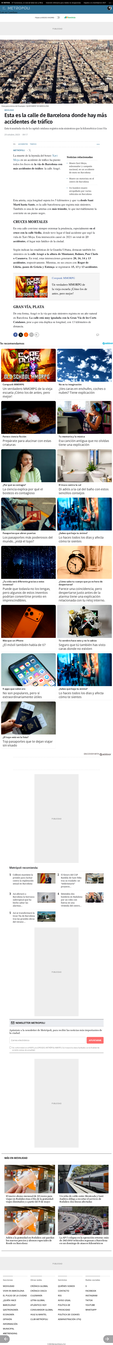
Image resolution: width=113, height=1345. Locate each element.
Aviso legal (64, 1300)
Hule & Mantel (38, 1314)
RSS (60, 1295)
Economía (8, 1314)
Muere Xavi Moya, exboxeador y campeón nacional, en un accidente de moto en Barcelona (81, 168)
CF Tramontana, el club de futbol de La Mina (27, 3)
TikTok (89, 1300)
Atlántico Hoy (38, 1305)
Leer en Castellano (8, 12)
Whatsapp (91, 1309)
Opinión (7, 1319)
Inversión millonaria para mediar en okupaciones (63, 3)
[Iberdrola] (70, 17)
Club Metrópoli (39, 1319)
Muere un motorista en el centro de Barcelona (81, 180)
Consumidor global (41, 1309)
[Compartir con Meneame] (26, 334)
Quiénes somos (66, 1286)
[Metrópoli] (57, 8)
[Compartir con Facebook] (15, 334)
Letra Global (37, 1300)
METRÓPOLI (19, 150)
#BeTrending (10, 1333)
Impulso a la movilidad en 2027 (95, 3)
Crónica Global (39, 1286)
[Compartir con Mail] (31, 334)
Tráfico (33, 144)
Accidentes (23, 144)
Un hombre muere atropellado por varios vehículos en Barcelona (80, 190)
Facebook (90, 1290)
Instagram (91, 1295)
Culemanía (36, 1295)
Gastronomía (10, 1309)
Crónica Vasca (38, 1290)
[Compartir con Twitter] (21, 335)
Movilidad (9, 110)
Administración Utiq (69, 1319)
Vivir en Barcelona (13, 1290)
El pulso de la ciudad (15, 1295)
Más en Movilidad (16, 1158)
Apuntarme (95, 1040)
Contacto (63, 1290)
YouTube (90, 1305)
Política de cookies (69, 1314)
